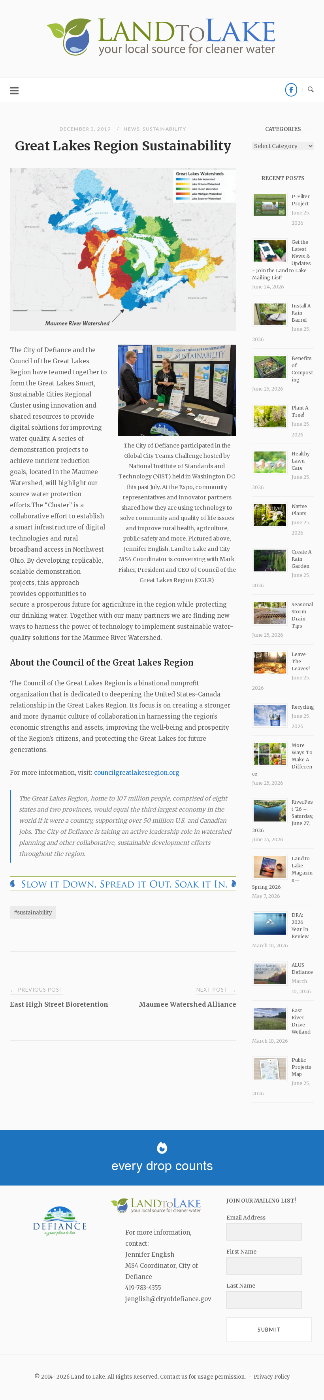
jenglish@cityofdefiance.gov (168, 1299)
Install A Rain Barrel (301, 313)
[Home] (162, 56)
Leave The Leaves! (301, 661)
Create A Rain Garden (301, 559)
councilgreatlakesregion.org (136, 772)
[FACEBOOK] (291, 90)
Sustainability (164, 129)
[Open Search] (310, 89)
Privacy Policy (272, 1376)
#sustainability (33, 912)
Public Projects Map (301, 1067)
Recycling (303, 707)
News (131, 129)
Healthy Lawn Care (301, 461)
